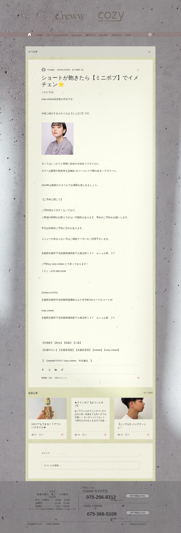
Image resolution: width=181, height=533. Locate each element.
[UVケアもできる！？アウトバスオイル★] (47, 408)
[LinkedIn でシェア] (55, 369)
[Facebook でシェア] (42, 369)
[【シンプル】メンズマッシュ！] (133, 408)
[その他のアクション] (138, 69)
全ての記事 (32, 52)
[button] (149, 52)
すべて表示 (148, 393)
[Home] (29, 34)
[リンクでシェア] (62, 369)
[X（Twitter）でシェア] (49, 369)
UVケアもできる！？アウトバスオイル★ (46, 426)
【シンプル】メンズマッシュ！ (132, 426)
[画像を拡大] (57, 138)
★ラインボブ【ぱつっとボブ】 (89, 404)
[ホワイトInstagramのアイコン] (150, 34)
